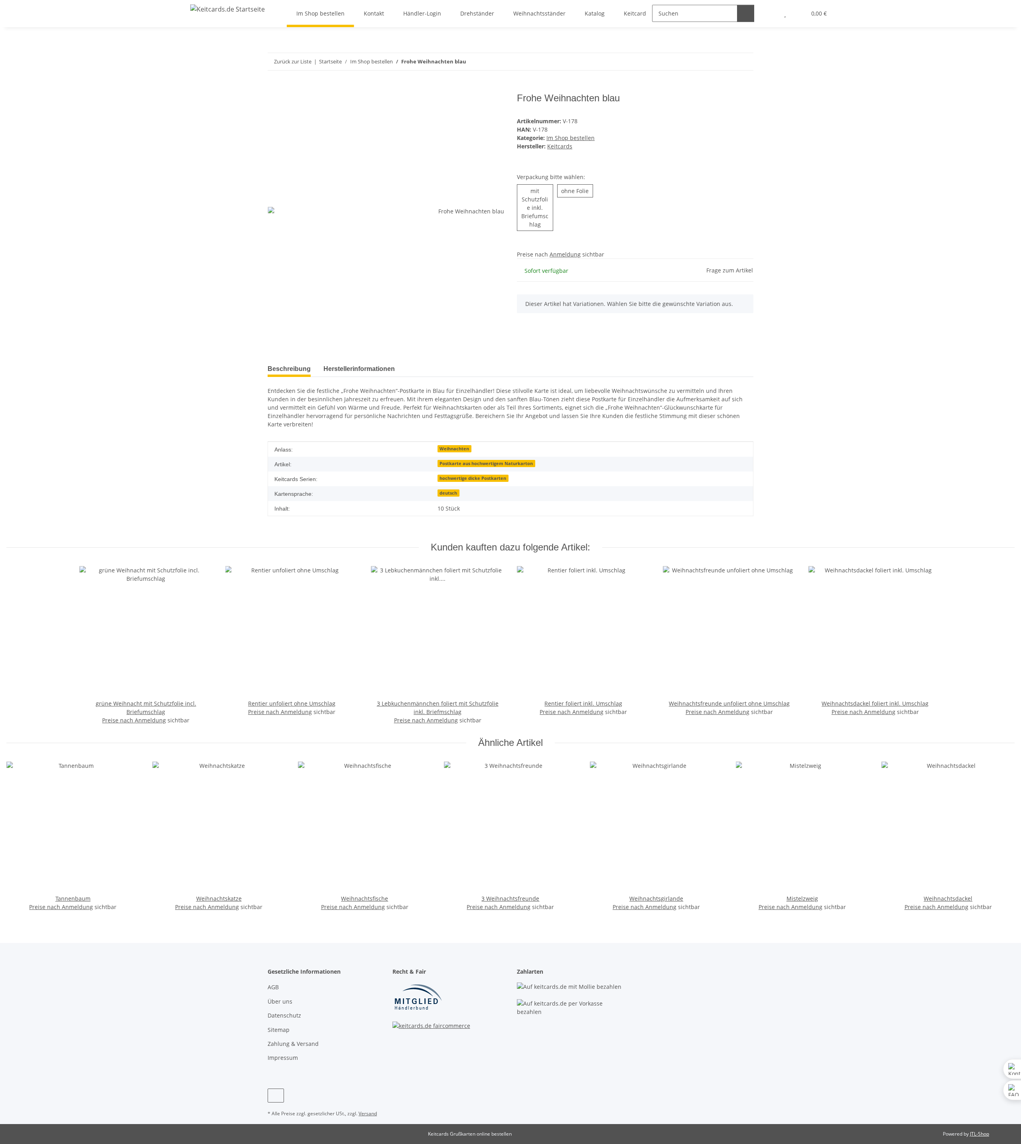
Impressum (283, 1057)
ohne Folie (577, 191)
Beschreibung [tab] (289, 368)
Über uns (280, 1001)
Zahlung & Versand (293, 1043)
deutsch (448, 493)
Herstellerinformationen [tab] (359, 368)
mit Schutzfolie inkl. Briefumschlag (537, 207)
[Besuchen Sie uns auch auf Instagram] (276, 1096)
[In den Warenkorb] (274, 88)
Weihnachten (454, 449)
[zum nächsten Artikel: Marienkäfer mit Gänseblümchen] (744, 61)
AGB (273, 987)
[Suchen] (745, 13)
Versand (368, 1113)
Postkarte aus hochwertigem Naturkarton (486, 463)
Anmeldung (565, 254)
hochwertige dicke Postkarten (473, 478)
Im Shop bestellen (570, 138)
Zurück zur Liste (292, 61)
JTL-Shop (979, 1133)
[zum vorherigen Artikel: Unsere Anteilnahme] (727, 61)
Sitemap (279, 1030)
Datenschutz (284, 1015)
